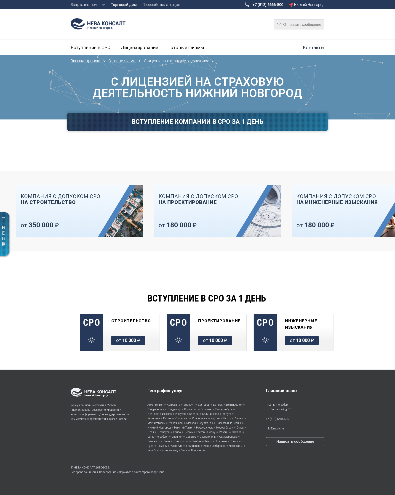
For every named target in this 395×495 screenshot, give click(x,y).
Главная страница (86, 61)
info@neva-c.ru (275, 428)
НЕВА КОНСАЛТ (84, 467)
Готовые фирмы (122, 61)
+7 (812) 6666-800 (277, 419)
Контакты (313, 47)
